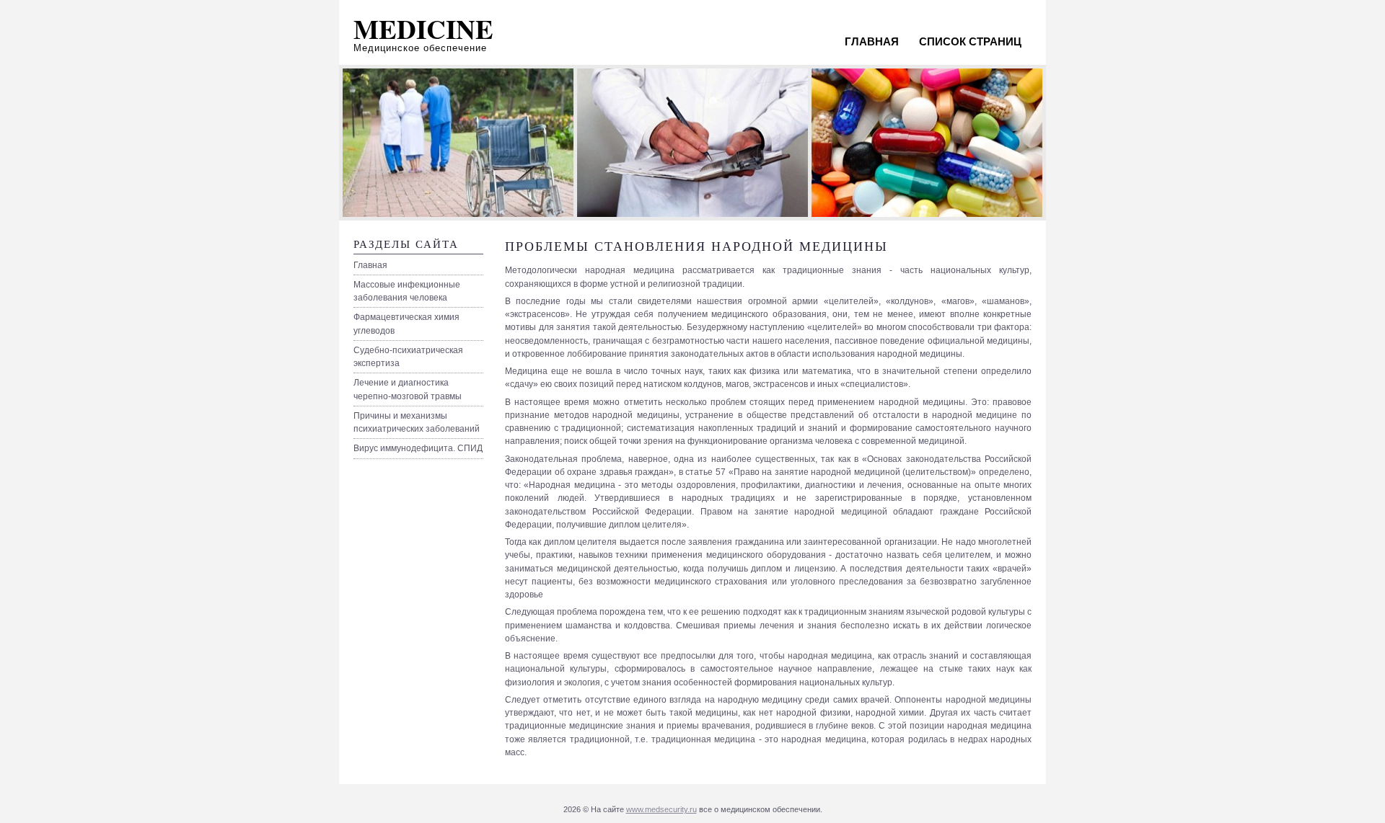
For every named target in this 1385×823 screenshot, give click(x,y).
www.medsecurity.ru (661, 809)
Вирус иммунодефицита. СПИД (418, 448)
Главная (872, 41)
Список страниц (970, 41)
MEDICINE (423, 28)
